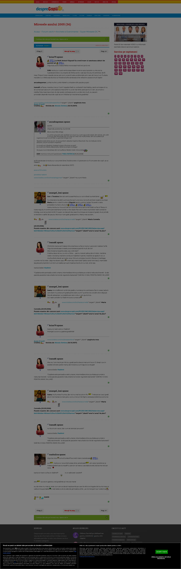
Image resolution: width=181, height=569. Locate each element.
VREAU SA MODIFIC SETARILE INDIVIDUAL (161, 557)
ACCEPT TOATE (161, 552)
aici (15, 562)
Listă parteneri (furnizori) (86, 556)
